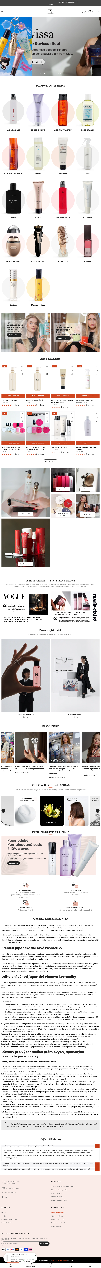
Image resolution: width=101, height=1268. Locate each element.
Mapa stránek (56, 1226)
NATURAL (63, 174)
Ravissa (13, 305)
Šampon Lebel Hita (9, 400)
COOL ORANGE (87, 130)
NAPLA (38, 217)
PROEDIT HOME (38, 130)
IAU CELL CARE (13, 130)
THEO (13, 217)
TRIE (88, 174)
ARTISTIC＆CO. (38, 261)
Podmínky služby (57, 1197)
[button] (6, 405)
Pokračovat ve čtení (9, 773)
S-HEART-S (63, 261)
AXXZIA (87, 261)
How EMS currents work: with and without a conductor (82, 767)
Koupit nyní (13, 335)
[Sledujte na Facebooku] (2, 1197)
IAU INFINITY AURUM (63, 130)
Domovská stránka (57, 1213)
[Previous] (3, 47)
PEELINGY (87, 217)
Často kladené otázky (9, 1219)
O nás (3, 1216)
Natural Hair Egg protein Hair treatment (62, 401)
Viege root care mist (85, 400)
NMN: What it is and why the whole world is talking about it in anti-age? (17, 767)
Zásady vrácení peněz (59, 1190)
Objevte (26, 717)
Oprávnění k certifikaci (59, 1200)
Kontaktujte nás (7, 1223)
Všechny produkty (57, 1219)
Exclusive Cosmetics (59, 1260)
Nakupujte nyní (13, 863)
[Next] (98, 47)
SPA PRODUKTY (63, 217)
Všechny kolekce (57, 1216)
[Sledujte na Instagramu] (6, 1197)
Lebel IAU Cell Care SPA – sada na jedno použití (12, 448)
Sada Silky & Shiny (59, 447)
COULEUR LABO (13, 261)
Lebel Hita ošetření (34, 400)
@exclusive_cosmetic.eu (24, 790)
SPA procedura (38, 305)
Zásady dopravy (57, 1193)
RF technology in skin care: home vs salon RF (50, 767)
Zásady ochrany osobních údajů (62, 1187)
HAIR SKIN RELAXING (13, 174)
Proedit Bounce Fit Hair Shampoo (86, 448)
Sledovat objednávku (58, 1223)
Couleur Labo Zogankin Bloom (16, 1259)
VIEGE (38, 174)
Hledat (3, 1213)
